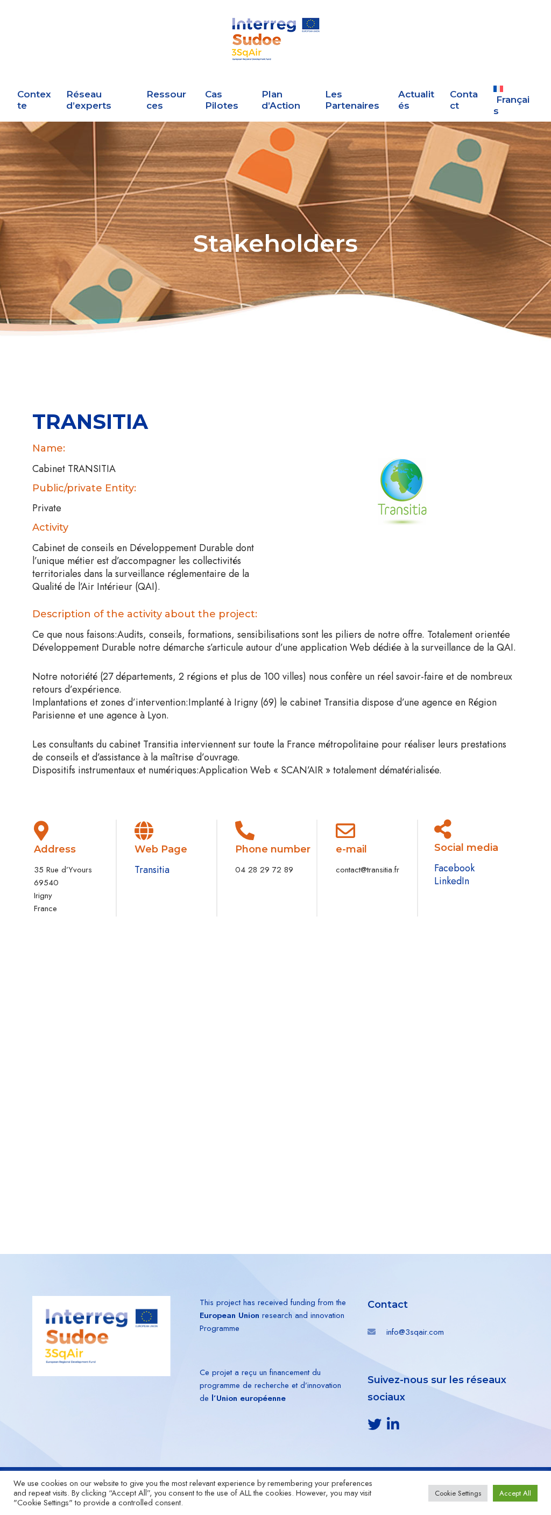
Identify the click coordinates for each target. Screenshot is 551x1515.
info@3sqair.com (415, 1332)
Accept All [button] (515, 1493)
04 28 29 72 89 (264, 870)
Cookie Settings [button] (458, 1493)
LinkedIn (451, 881)
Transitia (152, 870)
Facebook (454, 868)
